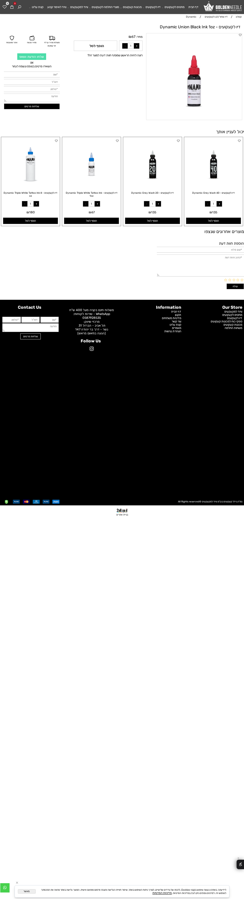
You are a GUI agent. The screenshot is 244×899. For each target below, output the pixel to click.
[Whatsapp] (5, 888)
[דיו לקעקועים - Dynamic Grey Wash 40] (213, 185)
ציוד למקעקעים (79, 7)
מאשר (27, 891)
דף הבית (193, 7)
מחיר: (139, 36)
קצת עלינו (37, 7)
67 (133, 37)
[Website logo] (222, 8)
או (31, 62)
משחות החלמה (233, 328)
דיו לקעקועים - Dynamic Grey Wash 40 (213, 192)
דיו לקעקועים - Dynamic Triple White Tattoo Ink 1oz (92, 194)
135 (214, 212)
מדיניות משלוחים (171, 318)
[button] (213, 221)
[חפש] (19, 7)
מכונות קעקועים (132, 7)
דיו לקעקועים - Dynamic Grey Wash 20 (152, 192)
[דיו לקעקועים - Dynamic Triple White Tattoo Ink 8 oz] (30, 185)
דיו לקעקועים (153, 7)
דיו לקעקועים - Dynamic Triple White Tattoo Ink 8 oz (30, 194)
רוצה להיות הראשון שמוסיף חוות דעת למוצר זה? (115, 55)
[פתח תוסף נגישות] (240, 865)
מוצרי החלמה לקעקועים (105, 7)
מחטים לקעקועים (174, 7)
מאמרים (176, 328)
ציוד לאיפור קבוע (56, 7)
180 (32, 212)
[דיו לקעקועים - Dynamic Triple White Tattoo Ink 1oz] (91, 185)
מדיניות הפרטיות (162, 893)
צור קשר (176, 321)
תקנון (178, 314)
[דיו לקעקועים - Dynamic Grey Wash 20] (152, 185)
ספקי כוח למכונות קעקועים (226, 321)
